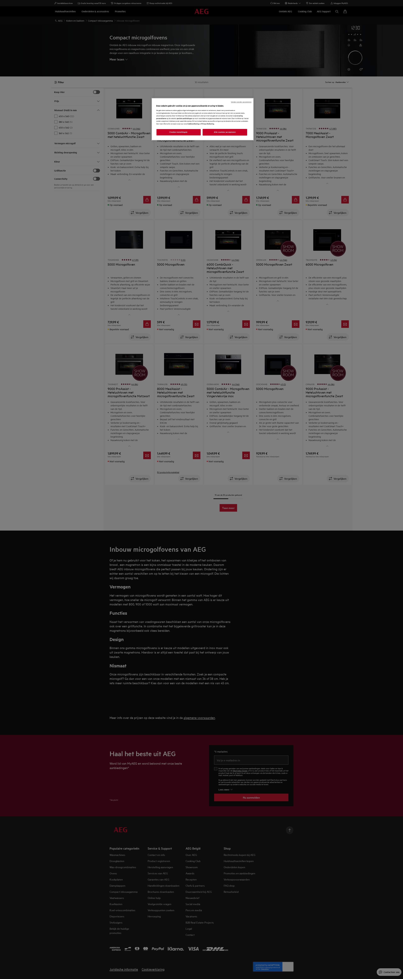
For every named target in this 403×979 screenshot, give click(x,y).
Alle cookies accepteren (225, 132)
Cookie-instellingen (178, 132)
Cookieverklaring (193, 123)
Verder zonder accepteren (241, 102)
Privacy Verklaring (207, 123)
